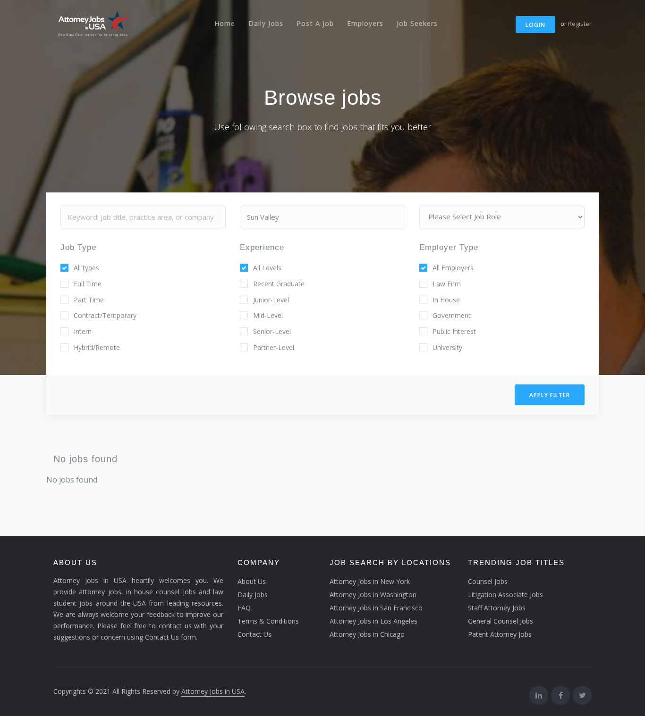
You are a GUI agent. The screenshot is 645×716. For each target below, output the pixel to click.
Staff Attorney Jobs (497, 607)
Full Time (88, 283)
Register (580, 23)
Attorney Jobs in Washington (373, 594)
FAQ (244, 607)
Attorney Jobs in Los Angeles (373, 620)
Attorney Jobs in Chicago (367, 634)
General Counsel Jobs (500, 620)
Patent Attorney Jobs (500, 634)
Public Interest (454, 331)
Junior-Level (271, 299)
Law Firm (447, 283)
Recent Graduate (279, 283)
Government (452, 315)
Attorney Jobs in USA (213, 691)
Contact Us (255, 634)
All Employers (453, 267)
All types (86, 267)
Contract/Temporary (105, 315)
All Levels (267, 267)
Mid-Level (268, 315)
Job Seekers (417, 23)
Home (224, 23)
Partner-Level (273, 347)
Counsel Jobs (488, 581)
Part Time (89, 299)
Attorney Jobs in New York (370, 581)
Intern (83, 331)
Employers (365, 23)
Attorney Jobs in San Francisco (376, 607)
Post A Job (315, 23)
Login (535, 25)
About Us (252, 581)
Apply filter (549, 395)
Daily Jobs (265, 23)
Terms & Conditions (268, 620)
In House (446, 299)
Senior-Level (272, 331)
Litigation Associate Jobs (505, 594)
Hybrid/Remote (97, 347)
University (447, 347)
